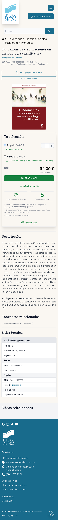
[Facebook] (3, 424)
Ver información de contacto (20, 462)
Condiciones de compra (13, 489)
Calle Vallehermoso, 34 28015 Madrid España (20, 468)
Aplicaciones (8, 496)
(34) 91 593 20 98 (14, 474)
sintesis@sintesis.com (17, 458)
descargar (16, 385)
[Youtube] (16, 424)
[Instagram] (7, 424)
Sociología (11, 42)
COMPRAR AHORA (29, 178)
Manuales (27, 42)
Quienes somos (9, 480)
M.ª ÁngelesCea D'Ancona (12, 58)
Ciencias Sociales (36, 39)
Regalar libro (31, 222)
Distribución (7, 501)
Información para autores (14, 485)
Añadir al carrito (31, 186)
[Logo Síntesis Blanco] (8, 437)
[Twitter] (11, 424)
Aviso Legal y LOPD (10, 515)
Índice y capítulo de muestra (31, 73)
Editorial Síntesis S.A (15, 511)
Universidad (15, 39)
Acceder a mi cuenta (42, 16)
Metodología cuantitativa (12, 324)
